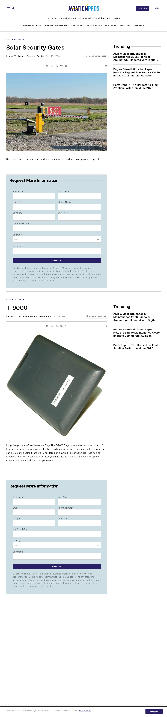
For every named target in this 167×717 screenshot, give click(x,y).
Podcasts (125, 26)
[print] (106, 65)
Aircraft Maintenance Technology (63, 26)
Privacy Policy (85, 711)
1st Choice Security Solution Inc (35, 316)
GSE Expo (139, 26)
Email (16, 202)
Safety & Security (15, 39)
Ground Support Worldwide (101, 26)
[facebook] (47, 65)
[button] (8, 8)
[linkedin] (52, 65)
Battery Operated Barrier (31, 56)
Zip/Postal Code (21, 223)
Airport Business (32, 26)
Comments (18, 246)
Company (17, 212)
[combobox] (57, 239)
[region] (83, 711)
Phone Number (65, 202)
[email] (66, 65)
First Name (19, 191)
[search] (13, 8)
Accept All (154, 712)
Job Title (63, 212)
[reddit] (61, 65)
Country (17, 234)
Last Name (64, 191)
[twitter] (56, 65)
